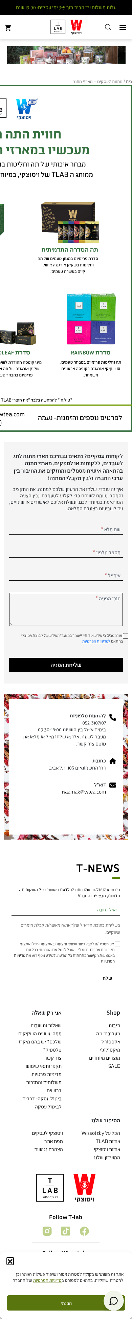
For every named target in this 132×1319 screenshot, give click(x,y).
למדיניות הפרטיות (96, 641)
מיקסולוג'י (110, 1049)
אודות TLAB (108, 1141)
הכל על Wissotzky (101, 1133)
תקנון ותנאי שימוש (44, 1066)
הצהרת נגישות (48, 1149)
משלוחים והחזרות (44, 1082)
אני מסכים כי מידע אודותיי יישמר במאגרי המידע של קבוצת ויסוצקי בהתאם (72, 638)
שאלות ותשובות (46, 1025)
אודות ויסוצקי (107, 1149)
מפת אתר (53, 1141)
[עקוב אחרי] (83, 1230)
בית (129, 81)
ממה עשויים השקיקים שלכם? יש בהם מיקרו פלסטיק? (40, 1041)
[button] (10, 1260)
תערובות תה (108, 1033)
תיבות (114, 1025)
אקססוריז (110, 1041)
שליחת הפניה (66, 664)
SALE (114, 1066)
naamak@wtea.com (84, 791)
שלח (107, 978)
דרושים (54, 1090)
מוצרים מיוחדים (104, 1058)
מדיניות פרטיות (46, 1074)
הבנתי (66, 1303)
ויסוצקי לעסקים (47, 1133)
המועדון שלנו (107, 1157)
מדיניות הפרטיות (47, 1280)
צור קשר (53, 1058)
